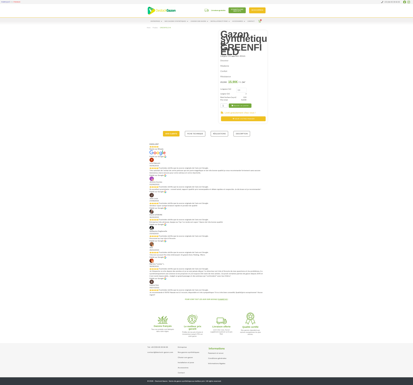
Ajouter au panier (241, 105)
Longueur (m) (225, 89)
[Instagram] (408, 2)
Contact (181, 373)
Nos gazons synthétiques (188, 352)
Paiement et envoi (215, 353)
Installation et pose (186, 362)
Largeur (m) (225, 94)
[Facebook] (404, 2)
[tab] (171, 133)
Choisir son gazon (185, 357)
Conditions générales (217, 358)
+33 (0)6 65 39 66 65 (159, 347)
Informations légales (216, 363)
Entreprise (182, 347)
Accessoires (183, 368)
